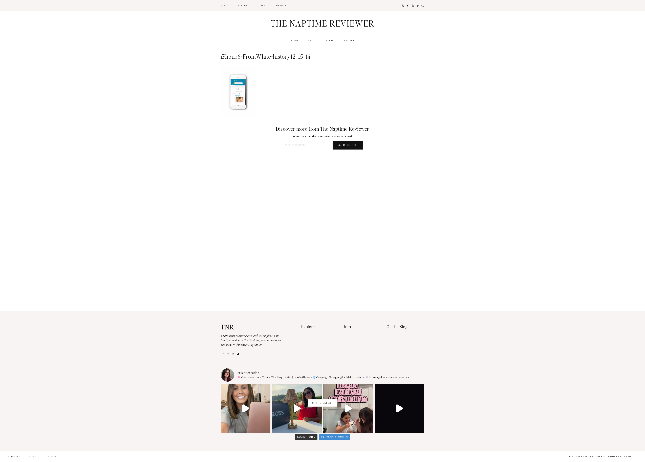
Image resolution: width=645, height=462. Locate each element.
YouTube (31, 456)
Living (243, 6)
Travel (262, 6)
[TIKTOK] (418, 5)
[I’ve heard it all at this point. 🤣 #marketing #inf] (245, 408)
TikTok (52, 456)
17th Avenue (627, 456)
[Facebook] (407, 5)
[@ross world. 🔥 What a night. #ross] (297, 408)
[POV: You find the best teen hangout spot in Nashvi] (399, 408)
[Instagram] (402, 5)
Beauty (281, 6)
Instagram (13, 456)
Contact (348, 40)
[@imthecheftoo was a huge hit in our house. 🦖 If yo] (348, 408)
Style (225, 6)
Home (295, 40)
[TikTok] (238, 354)
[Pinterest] (413, 5)
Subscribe (348, 145)
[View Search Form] (423, 6)
